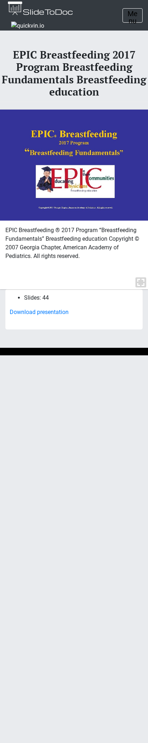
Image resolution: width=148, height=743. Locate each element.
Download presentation (39, 312)
